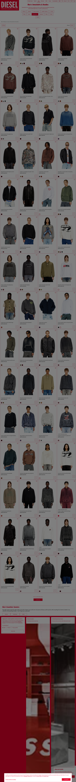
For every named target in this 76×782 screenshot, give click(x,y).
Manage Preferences (28, 776)
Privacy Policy (39, 776)
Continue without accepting (10, 779)
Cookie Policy (45, 776)
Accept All (66, 779)
